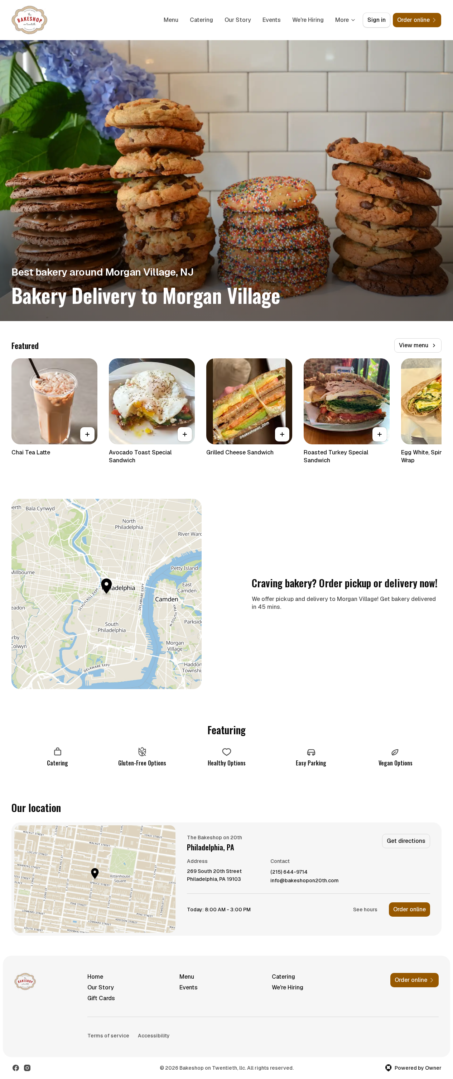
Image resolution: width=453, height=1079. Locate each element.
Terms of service (108, 1035)
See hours (365, 909)
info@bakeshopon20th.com (304, 880)
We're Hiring (308, 20)
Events (271, 20)
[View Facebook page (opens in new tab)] (15, 1068)
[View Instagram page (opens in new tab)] (27, 1068)
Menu (171, 20)
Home (95, 976)
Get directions (406, 841)
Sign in (376, 20)
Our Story (238, 20)
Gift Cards (101, 998)
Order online (409, 909)
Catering (201, 20)
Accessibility (154, 1035)
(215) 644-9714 (289, 872)
